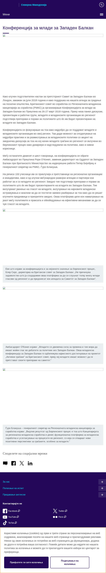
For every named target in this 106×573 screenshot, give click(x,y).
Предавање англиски (14, 494)
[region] (53, 550)
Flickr (61, 517)
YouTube (12, 517)
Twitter (62, 511)
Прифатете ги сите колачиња (26, 562)
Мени (6, 14)
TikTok (11, 523)
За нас (6, 481)
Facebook (13, 511)
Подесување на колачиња (70, 562)
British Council (10, 5)
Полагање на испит (13, 488)
